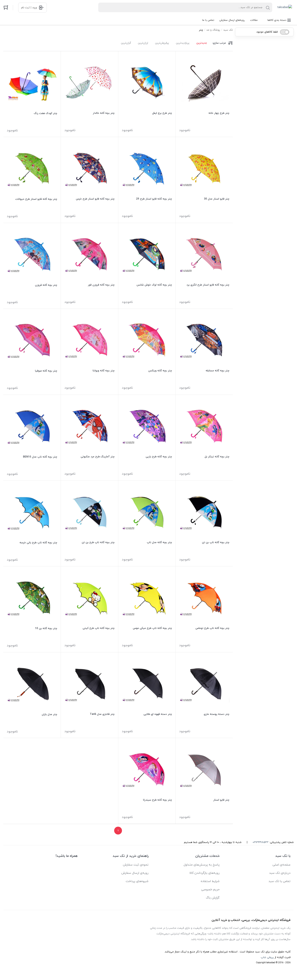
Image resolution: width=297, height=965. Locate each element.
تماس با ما (208, 20)
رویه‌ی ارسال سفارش (134, 873)
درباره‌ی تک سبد (279, 873)
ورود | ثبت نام (29, 7)
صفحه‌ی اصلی (281, 865)
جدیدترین (201, 43)
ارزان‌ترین (143, 43)
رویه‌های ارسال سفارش (232, 20)
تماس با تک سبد (279, 881)
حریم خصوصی (210, 889)
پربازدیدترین (182, 43)
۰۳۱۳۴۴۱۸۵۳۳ (261, 842)
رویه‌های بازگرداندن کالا (204, 873)
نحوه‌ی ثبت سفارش (135, 865)
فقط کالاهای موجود (267, 32)
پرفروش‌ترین (162, 43)
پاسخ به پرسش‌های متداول (202, 865)
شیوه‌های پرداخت (137, 881)
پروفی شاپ (267, 957)
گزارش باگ (213, 898)
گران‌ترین (126, 43)
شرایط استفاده (210, 881)
